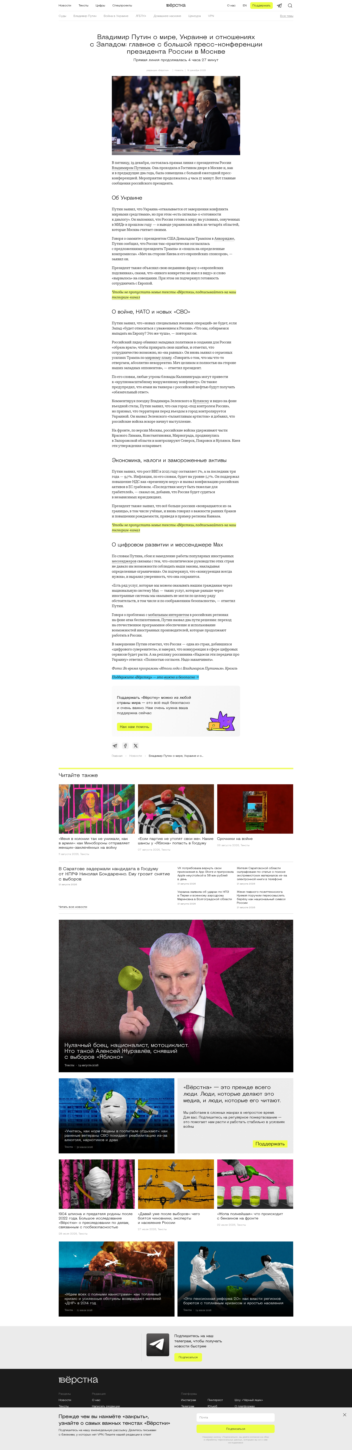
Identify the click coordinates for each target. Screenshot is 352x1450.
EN (245, 5)
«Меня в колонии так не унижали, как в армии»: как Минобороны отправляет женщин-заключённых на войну (94, 843)
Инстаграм (188, 1400)
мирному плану (158, 357)
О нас (231, 5)
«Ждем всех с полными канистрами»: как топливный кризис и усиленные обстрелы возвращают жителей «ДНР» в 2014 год (113, 1298)
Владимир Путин (85, 16)
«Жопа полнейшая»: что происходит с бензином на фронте (250, 1216)
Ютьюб (212, 1406)
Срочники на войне (235, 839)
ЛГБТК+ (141, 16)
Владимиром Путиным (131, 168)
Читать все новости (73, 907)
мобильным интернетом (168, 614)
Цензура (194, 16)
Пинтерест (215, 1400)
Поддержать (261, 5)
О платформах (245, 1406)
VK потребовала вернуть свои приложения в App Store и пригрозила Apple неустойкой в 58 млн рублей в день (205, 873)
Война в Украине (116, 16)
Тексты (83, 5)
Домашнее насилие (167, 16)
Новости (65, 5)
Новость (179, 70)
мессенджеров (124, 561)
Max (155, 590)
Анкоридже (224, 238)
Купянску (201, 401)
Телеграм (187, 1406)
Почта (203, 1417)
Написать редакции (106, 1406)
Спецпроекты (122, 5)
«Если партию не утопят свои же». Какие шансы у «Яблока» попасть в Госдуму (175, 841)
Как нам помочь (134, 726)
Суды (62, 16)
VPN (211, 16)
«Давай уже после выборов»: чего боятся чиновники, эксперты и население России (169, 1218)
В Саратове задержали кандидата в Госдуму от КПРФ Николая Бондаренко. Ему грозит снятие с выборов (114, 874)
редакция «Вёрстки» (157, 70)
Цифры (100, 5)
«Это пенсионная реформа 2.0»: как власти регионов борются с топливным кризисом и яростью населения (233, 1300)
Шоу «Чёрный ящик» (249, 1400)
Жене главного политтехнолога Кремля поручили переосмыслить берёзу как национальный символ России (261, 897)
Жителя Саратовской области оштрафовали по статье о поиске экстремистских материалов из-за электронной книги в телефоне (262, 873)
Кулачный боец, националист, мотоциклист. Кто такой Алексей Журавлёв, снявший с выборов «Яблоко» (127, 1050)
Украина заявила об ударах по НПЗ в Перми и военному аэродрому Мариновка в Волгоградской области (204, 895)
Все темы (286, 16)
